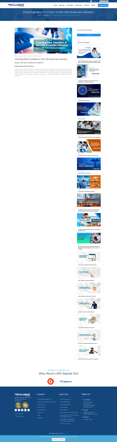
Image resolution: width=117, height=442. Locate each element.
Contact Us (95, 1)
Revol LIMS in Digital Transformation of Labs (87, 343)
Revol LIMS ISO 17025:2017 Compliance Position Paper (67, 420)
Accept (55, 439)
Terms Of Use (19, 413)
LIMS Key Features (65, 399)
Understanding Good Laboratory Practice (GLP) (88, 155)
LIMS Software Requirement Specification (87, 264)
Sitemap (40, 417)
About (93, 5)
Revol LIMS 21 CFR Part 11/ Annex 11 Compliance (88, 359)
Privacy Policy (19, 416)
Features (61, 5)
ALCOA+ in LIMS (81, 118)
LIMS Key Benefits (65, 402)
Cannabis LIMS (42, 409)
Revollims (65, 433)
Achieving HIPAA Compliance (84, 173)
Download (89, 35)
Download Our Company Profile (69, 412)
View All (40, 412)
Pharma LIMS (41, 404)
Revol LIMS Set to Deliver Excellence (24, 56)
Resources (78, 5)
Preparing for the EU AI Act (84, 100)
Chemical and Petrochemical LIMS (47, 402)
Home (55, 5)
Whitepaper (46, 15)
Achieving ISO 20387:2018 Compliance (86, 191)
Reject (62, 439)
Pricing (86, 5)
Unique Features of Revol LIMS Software (87, 296)
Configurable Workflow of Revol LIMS (86, 327)
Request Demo (103, 5)
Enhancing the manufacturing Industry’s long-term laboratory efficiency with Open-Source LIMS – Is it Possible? (89, 248)
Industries (70, 5)
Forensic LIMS (41, 407)
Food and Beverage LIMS (45, 399)
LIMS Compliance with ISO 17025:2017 (86, 280)
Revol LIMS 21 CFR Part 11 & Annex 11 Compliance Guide (69, 415)
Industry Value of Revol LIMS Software (86, 311)
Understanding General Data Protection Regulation (89, 137)
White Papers (64, 409)
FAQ (39, 415)
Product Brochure (65, 423)
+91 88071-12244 (87, 419)
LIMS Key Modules (65, 404)
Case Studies (63, 407)
